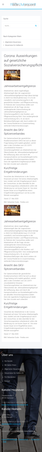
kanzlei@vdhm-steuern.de (11, 424)
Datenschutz (23, 440)
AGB (4, 442)
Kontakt (7, 381)
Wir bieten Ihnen (10, 365)
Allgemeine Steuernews (13, 42)
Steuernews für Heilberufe (14, 45)
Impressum (35, 440)
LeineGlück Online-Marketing (25, 431)
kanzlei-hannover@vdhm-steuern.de (15, 405)
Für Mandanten (10, 377)
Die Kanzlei (8, 361)
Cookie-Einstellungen (10, 440)
